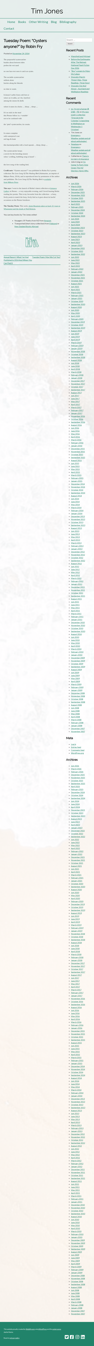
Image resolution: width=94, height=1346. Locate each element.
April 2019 (75, 339)
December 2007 (78, 728)
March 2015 (76, 475)
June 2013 (75, 534)
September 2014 (78, 493)
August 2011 (76, 599)
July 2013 (75, 531)
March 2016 (76, 440)
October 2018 (77, 354)
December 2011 (78, 587)
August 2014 (76, 496)
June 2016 (75, 431)
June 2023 (75, 239)
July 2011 (75, 602)
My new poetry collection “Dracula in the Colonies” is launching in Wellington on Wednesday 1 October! (80, 121)
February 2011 (77, 616)
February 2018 (77, 375)
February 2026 (77, 189)
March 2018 (76, 372)
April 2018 (75, 369)
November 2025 (78, 195)
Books (22, 21)
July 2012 (75, 566)
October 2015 (77, 454)
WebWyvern (30, 1329)
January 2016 (76, 445)
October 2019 (77, 325)
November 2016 (78, 416)
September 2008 (78, 702)
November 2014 (78, 487)
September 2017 (78, 390)
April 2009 (75, 681)
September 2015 (78, 457)
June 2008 (75, 711)
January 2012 (76, 584)
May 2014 (75, 504)
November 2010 (78, 625)
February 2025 (77, 207)
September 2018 (78, 357)
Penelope (75, 144)
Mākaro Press (13, 182)
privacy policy (14, 1338)
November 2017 (78, 384)
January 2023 (76, 245)
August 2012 (76, 563)
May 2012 (75, 572)
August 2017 (76, 392)
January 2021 (76, 298)
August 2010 (76, 634)
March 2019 (76, 342)
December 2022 (78, 248)
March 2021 (76, 292)
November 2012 (78, 554)
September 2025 (78, 201)
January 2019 (76, 348)
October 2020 (77, 301)
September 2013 (78, 525)
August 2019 (76, 331)
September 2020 (78, 304)
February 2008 (77, 722)
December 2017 (78, 381)
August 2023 (76, 236)
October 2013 (77, 522)
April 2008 (75, 717)
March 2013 (76, 543)
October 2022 (77, 251)
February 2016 (77, 443)
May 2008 (75, 714)
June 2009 (75, 675)
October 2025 (77, 198)
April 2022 (75, 266)
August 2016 (76, 425)
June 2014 (75, 501)
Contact (9, 28)
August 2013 (76, 528)
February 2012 (77, 581)
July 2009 (75, 672)
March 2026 (76, 186)
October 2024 (77, 213)
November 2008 (78, 696)
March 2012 (76, 578)
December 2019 (78, 322)
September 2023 (78, 233)
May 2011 (75, 608)
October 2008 (77, 699)
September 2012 (78, 560)
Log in (73, 744)
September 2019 (78, 328)
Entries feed (76, 747)
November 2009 (78, 661)
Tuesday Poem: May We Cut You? (46, 257)
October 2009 (77, 664)
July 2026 (75, 183)
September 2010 (78, 631)
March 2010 (76, 649)
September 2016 (78, 422)
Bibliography (68, 21)
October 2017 (77, 387)
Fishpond (53, 223)
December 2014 (78, 484)
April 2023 (75, 242)
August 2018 (76, 360)
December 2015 (78, 448)
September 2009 (78, 666)
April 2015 (75, 472)
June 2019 (75, 336)
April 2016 (75, 437)
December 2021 (78, 275)
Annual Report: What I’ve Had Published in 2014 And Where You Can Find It (18, 260)
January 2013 (76, 549)
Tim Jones (47, 11)
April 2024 (75, 225)
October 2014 (77, 490)
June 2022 (75, 260)
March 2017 (76, 407)
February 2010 (77, 652)
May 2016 (75, 434)
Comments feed (77, 750)
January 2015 (76, 481)
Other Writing (38, 21)
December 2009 (78, 658)
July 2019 (75, 334)
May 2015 (75, 469)
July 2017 (75, 395)
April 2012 (75, 575)
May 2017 (75, 401)
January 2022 (76, 272)
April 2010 (75, 646)
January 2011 (76, 619)
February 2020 (77, 319)
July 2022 (75, 257)
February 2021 (77, 295)
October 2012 (77, 557)
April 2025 (75, 204)
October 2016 (77, 419)
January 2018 (76, 378)
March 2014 (76, 507)
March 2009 (76, 684)
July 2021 (75, 286)
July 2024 (75, 219)
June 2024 (75, 222)
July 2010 (75, 637)
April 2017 (75, 404)
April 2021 (75, 289)
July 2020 (75, 310)
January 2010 (76, 655)
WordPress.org (77, 753)
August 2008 (76, 705)
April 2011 (75, 610)
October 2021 (77, 281)
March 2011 (76, 613)
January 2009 (76, 690)
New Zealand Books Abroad (26, 226)
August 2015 (76, 460)
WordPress (43, 1329)
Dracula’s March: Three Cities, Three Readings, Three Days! (80, 80)
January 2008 (76, 725)
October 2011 (77, 593)
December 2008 (78, 693)
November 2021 (78, 278)
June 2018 (75, 366)
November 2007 (78, 731)
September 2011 (78, 596)
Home (11, 21)
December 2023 (78, 227)
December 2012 (78, 552)
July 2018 (75, 363)
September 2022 (78, 254)
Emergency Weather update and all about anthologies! (80, 138)
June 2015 (75, 466)
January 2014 (76, 513)
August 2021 (76, 283)
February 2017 (77, 410)
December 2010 (78, 622)
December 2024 (78, 210)
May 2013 (75, 537)
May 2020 (75, 313)
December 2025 (78, 192)
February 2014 (77, 510)
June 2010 (75, 640)
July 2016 (75, 428)
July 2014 (75, 499)
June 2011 (75, 605)
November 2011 (78, 590)
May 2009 (75, 678)
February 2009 (77, 687)
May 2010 (75, 643)
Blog (54, 21)
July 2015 (75, 463)
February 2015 (77, 478)
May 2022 (75, 263)
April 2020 (75, 316)
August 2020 (76, 307)
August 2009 (76, 669)
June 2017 (75, 398)
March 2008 (76, 719)
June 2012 (75, 569)
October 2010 (77, 628)
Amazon (47, 220)
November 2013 (78, 519)
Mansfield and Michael (80, 56)
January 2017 (76, 413)
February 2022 (77, 269)
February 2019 (77, 345)
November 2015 (78, 451)
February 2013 (77, 546)
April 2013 (75, 540)
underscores (56, 1329)
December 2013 (78, 516)
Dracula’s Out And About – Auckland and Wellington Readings (80, 89)
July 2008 (75, 708)
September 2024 (78, 216)
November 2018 (78, 351)
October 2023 (77, 230)
